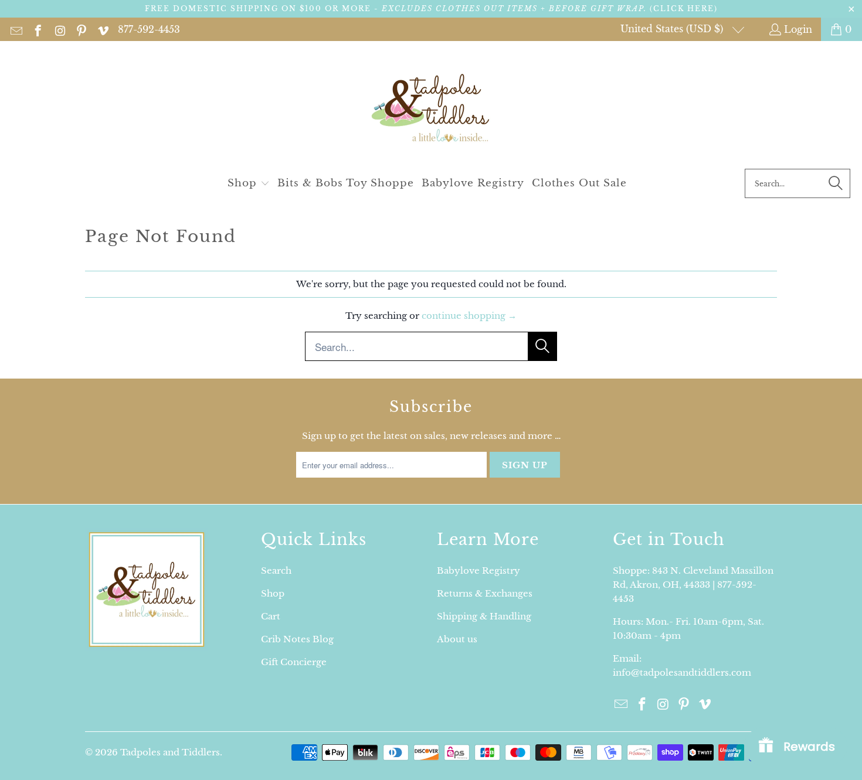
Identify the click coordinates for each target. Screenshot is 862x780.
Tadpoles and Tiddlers (170, 752)
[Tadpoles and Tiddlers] (431, 108)
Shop (272, 593)
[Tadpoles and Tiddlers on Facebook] (37, 29)
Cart (270, 616)
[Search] (835, 183)
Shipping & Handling (484, 616)
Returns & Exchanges (484, 593)
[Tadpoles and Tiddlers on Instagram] (59, 29)
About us (457, 639)
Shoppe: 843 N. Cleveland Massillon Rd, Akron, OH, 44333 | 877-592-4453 (693, 584)
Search (276, 570)
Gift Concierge (294, 661)
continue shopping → (469, 315)
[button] (249, 184)
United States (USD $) (673, 29)
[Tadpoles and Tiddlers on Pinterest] (80, 29)
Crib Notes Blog (297, 639)
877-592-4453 (149, 29)
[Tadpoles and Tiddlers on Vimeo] (102, 29)
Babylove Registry (478, 570)
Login (798, 29)
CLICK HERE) (685, 8)
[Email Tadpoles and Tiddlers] (15, 29)
